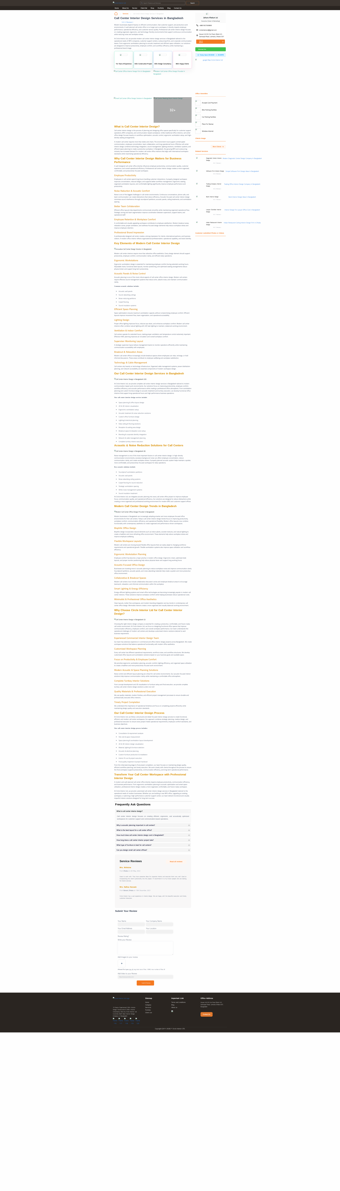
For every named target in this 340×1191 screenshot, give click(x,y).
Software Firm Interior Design (215, 171)
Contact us (206, 1014)
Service (134, 8)
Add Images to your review (128, 957)
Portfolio (161, 8)
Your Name (122, 921)
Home (117, 8)
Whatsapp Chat (202, 49)
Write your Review (124, 939)
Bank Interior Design (212, 197)
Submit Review (146, 983)
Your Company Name (154, 921)
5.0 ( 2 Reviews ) (127, 22)
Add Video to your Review (127, 973)
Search (192, 3)
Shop (152, 8)
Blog (168, 8)
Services (125, 13)
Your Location (151, 928)
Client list (144, 8)
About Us (125, 8)
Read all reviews (176, 861)
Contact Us (177, 8)
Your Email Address (125, 928)
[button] (210, 42)
